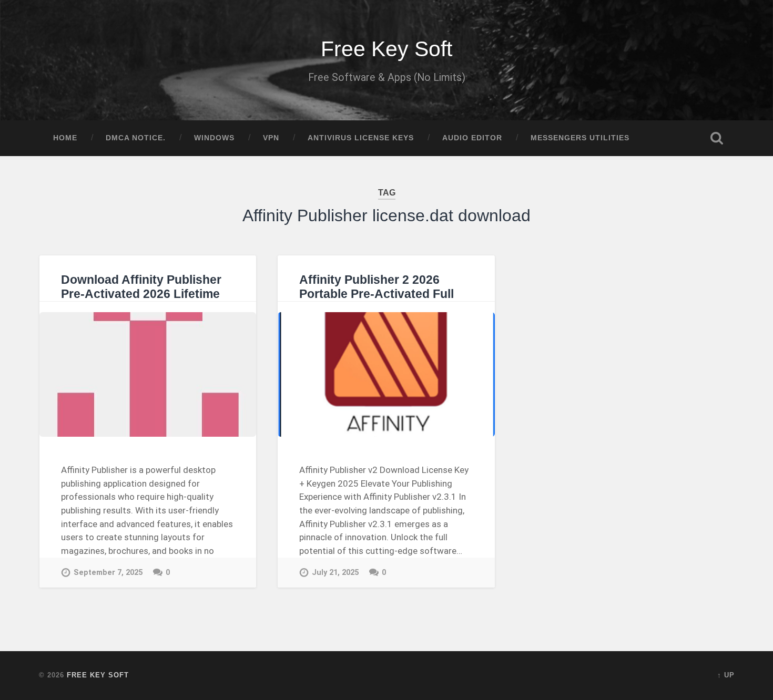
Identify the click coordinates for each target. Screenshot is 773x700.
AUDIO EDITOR (472, 138)
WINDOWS (214, 138)
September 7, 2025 (108, 572)
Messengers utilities (580, 138)
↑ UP (726, 675)
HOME (65, 138)
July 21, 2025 (335, 572)
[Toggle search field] (717, 138)
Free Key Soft (386, 49)
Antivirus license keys (361, 138)
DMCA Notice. (136, 138)
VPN (271, 138)
